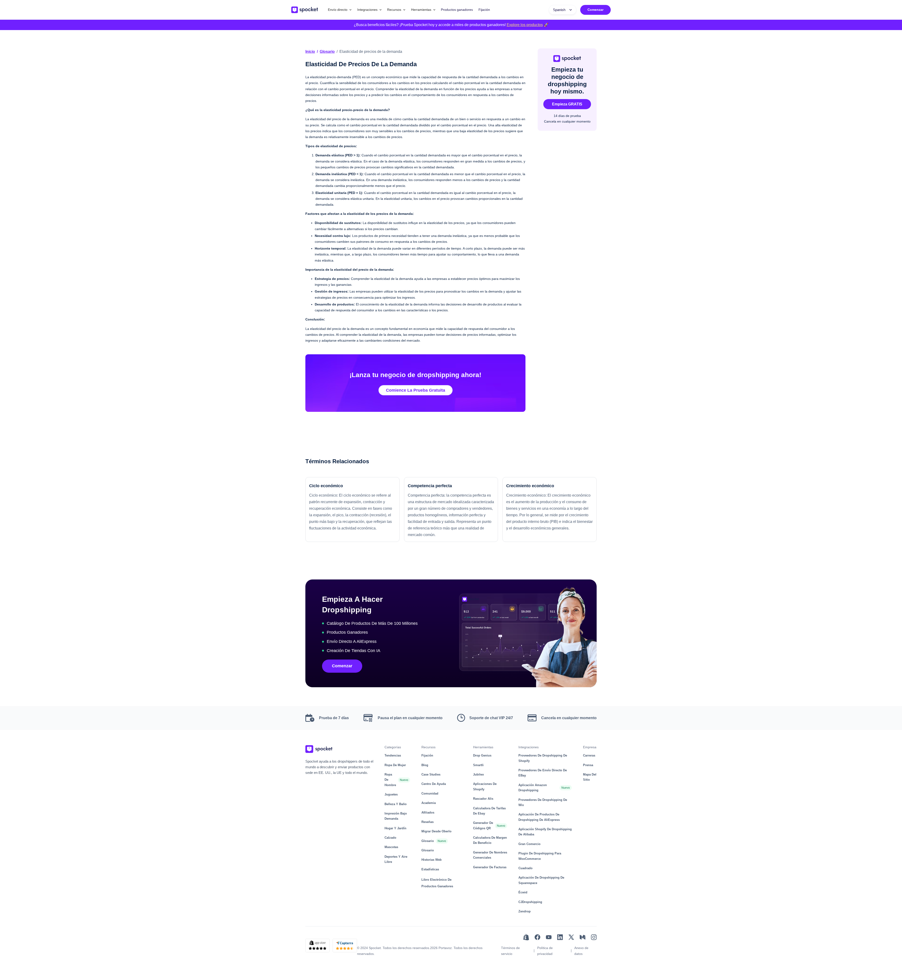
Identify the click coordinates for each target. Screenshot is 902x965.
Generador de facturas (489, 867)
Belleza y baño (396, 804)
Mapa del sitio (589, 777)
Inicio (310, 52)
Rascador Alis (483, 798)
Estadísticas (430, 869)
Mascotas (391, 847)
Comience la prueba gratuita (415, 390)
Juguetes (391, 794)
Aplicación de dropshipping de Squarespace (541, 880)
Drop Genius (482, 755)
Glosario (327, 52)
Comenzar (595, 10)
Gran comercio (529, 844)
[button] (340, 10)
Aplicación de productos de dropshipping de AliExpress (539, 817)
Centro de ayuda (433, 784)
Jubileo (478, 774)
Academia (428, 803)
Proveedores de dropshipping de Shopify (542, 758)
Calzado (390, 837)
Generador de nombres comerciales (490, 855)
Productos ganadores (457, 10)
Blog (424, 765)
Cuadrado (525, 868)
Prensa (588, 765)
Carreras (589, 755)
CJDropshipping (530, 902)
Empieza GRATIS (567, 104)
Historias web (431, 859)
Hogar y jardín (395, 828)
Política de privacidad (545, 951)
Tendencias (393, 755)
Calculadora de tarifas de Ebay (489, 811)
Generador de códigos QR (483, 825)
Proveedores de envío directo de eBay (542, 772)
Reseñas (427, 822)
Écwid (522, 892)
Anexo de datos (581, 951)
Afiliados (427, 812)
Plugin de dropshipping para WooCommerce (539, 856)
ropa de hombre (390, 780)
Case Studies (430, 774)
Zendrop (524, 911)
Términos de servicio (510, 951)
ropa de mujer (395, 765)
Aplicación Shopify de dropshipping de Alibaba (545, 831)
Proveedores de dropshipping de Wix (542, 802)
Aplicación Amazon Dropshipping (532, 787)
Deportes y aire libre (396, 859)
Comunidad (429, 793)
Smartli (478, 765)
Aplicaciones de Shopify (485, 786)
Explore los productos (525, 25)
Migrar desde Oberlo (436, 831)
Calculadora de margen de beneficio (490, 840)
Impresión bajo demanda (396, 816)
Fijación (484, 10)
